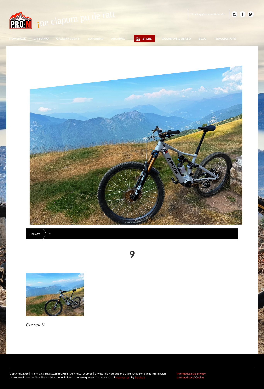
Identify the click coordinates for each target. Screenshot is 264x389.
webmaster (122, 377)
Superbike (95, 38)
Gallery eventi (68, 38)
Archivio (118, 38)
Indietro (35, 233)
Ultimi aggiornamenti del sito (208, 14)
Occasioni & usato (176, 38)
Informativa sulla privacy (191, 373)
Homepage (17, 38)
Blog (202, 38)
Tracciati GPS (225, 38)
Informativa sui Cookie (190, 377)
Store (147, 38)
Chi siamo (41, 38)
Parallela (140, 377)
